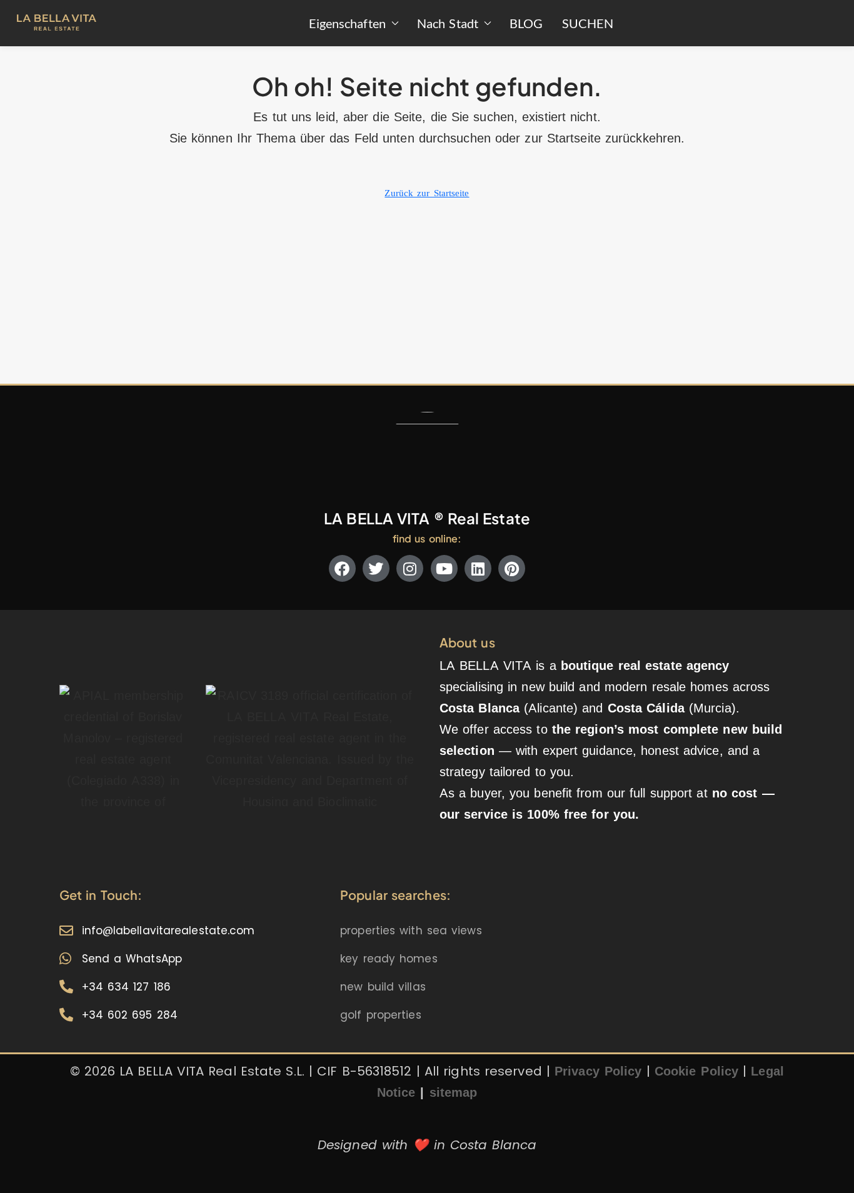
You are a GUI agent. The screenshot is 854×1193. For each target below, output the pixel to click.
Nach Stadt (447, 23)
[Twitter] (376, 568)
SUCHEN (588, 23)
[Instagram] (409, 568)
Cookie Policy (696, 1071)
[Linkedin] (478, 568)
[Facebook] (342, 568)
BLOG (526, 23)
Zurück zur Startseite (426, 193)
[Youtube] (444, 568)
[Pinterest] (511, 568)
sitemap (454, 1092)
